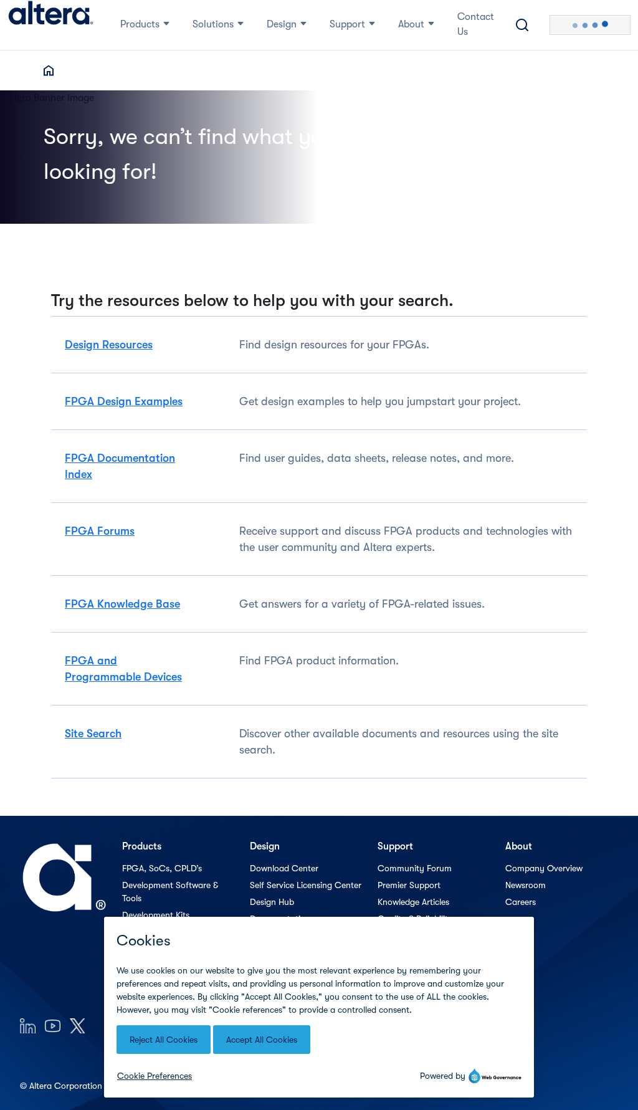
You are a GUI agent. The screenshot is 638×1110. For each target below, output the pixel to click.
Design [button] (282, 24)
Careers (520, 902)
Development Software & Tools (170, 891)
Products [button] (140, 24)
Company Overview (544, 868)
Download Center (284, 868)
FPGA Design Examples (124, 401)
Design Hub (272, 902)
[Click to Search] (522, 25)
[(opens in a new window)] (28, 1025)
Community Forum (415, 868)
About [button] (411, 24)
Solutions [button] (213, 24)
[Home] (50, 25)
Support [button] (347, 24)
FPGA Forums (100, 531)
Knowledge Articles (413, 902)
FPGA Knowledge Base (122, 604)
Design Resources (109, 344)
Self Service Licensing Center (305, 885)
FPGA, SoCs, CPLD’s (162, 868)
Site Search (93, 733)
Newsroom (525, 885)
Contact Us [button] (475, 24)
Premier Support (409, 885)
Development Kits (155, 915)
